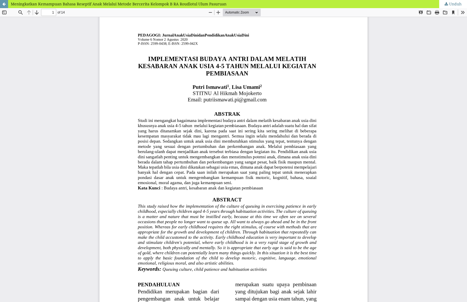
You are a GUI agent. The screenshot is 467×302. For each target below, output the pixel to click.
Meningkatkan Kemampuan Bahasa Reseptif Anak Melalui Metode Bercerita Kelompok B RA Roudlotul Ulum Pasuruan (118, 3)
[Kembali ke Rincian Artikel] (4, 4)
